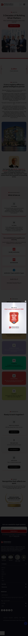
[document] (14, 318)
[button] (25, 301)
